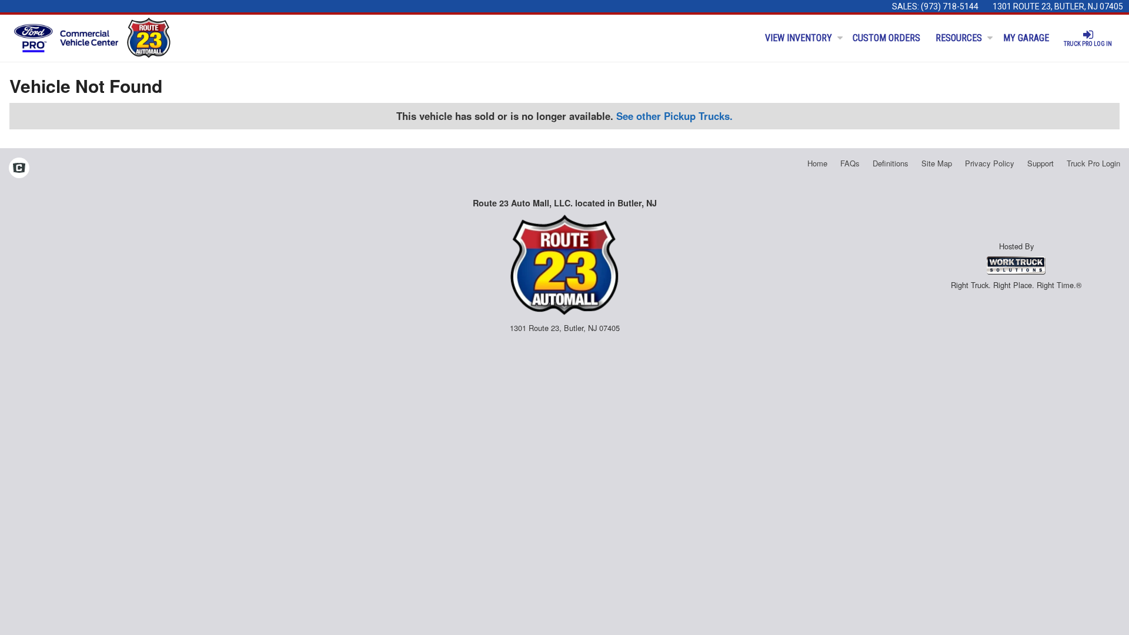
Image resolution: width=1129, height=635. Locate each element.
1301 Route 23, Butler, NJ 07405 (1058, 6)
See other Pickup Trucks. (674, 116)
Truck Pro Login (1093, 163)
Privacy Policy (989, 163)
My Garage (1026, 38)
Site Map (936, 163)
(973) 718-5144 (949, 6)
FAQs (850, 163)
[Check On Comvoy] (19, 169)
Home (817, 163)
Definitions (890, 163)
